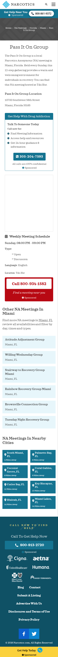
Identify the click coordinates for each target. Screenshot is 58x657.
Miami (43, 28)
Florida (33, 28)
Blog (21, 587)
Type (8, 248)
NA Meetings (20, 28)
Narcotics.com (22, 642)
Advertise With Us (29, 603)
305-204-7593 (31, 157)
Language (11, 265)
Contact (34, 587)
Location (10, 273)
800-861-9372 (43, 13)
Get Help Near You (16, 12)
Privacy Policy (29, 620)
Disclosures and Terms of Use (29, 611)
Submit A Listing (29, 595)
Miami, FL (46, 320)
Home (8, 28)
